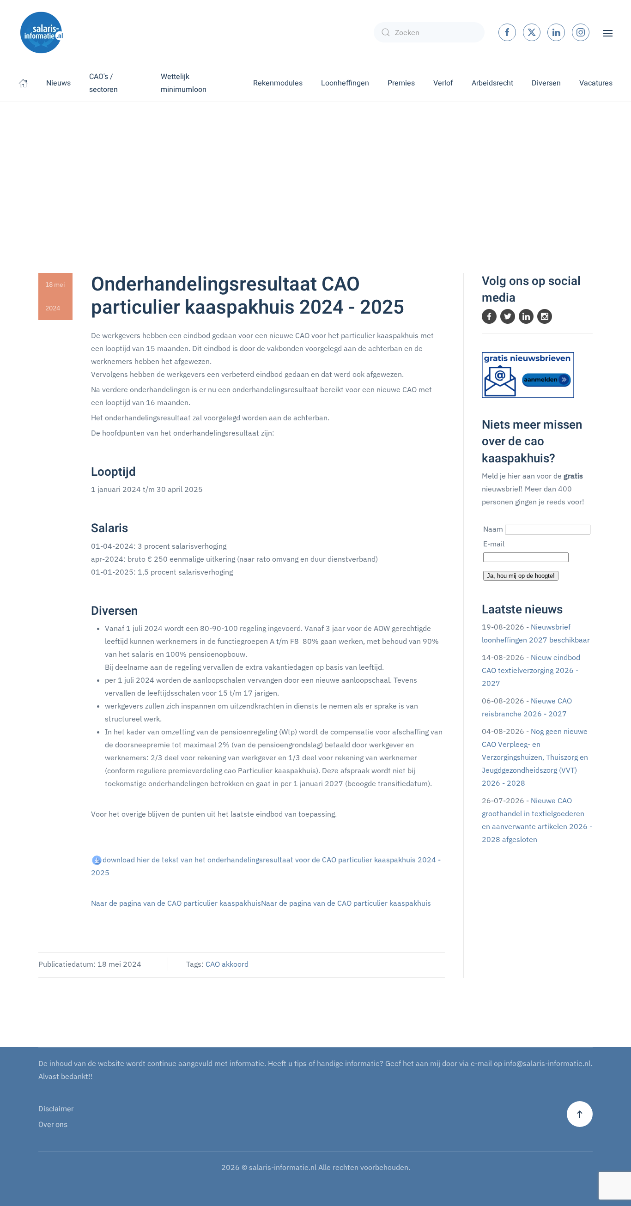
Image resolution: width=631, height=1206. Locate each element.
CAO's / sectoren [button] (103, 83)
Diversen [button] (546, 83)
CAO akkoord (227, 964)
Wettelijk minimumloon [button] (183, 83)
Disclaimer (55, 1109)
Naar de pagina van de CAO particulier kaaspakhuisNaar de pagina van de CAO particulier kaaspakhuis (261, 903)
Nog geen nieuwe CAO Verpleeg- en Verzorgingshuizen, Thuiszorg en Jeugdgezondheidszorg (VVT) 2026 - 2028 (535, 757)
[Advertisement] (315, 171)
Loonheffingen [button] (345, 83)
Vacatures (596, 83)
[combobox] (429, 32)
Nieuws (58, 83)
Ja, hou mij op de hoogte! (521, 575)
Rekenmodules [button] (278, 83)
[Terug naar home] (41, 32)
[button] (608, 32)
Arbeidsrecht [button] (492, 83)
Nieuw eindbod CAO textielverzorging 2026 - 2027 (531, 670)
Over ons (52, 1124)
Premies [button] (401, 83)
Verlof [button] (443, 83)
